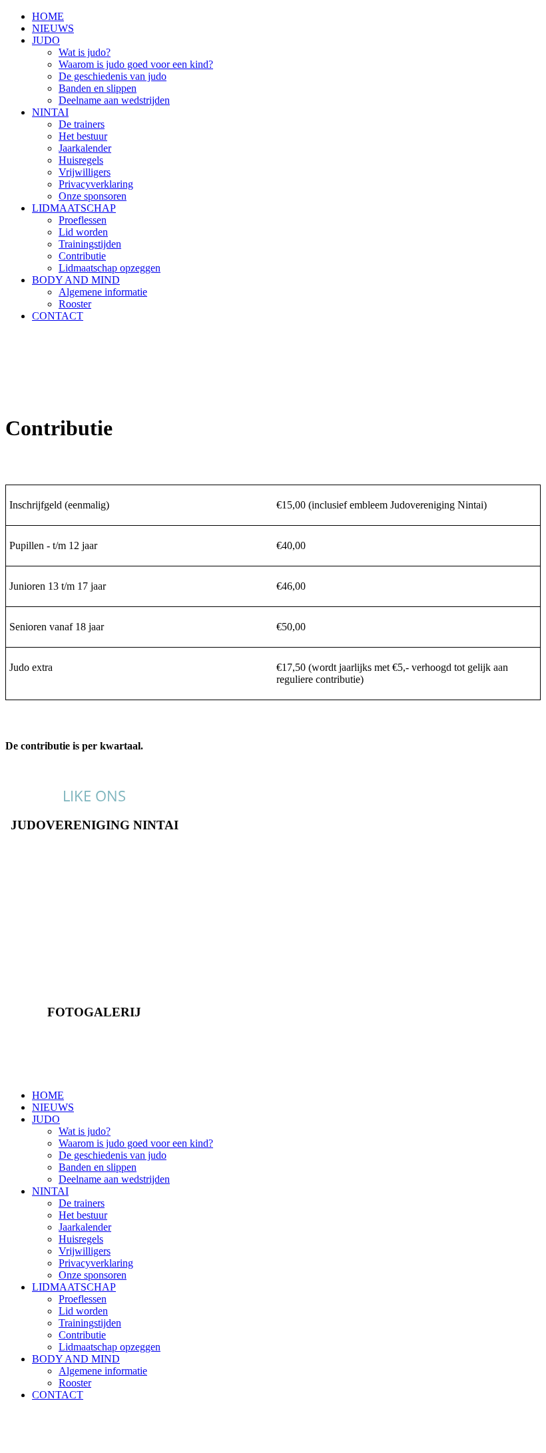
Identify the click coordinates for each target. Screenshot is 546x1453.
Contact (94, 850)
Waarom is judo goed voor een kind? (136, 64)
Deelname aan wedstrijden (114, 100)
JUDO (46, 40)
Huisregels (81, 160)
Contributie (82, 256)
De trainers (82, 124)
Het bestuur (83, 136)
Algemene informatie (103, 292)
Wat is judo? (85, 52)
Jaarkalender (85, 148)
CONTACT (57, 315)
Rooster (75, 304)
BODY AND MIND (76, 280)
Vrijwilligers (85, 172)
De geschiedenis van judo (112, 76)
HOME (48, 16)
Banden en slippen (97, 88)
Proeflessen (83, 220)
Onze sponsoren (93, 196)
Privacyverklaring (96, 184)
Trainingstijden (90, 244)
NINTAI (50, 112)
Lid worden (83, 232)
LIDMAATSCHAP (74, 208)
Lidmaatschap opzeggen (109, 268)
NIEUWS (53, 28)
